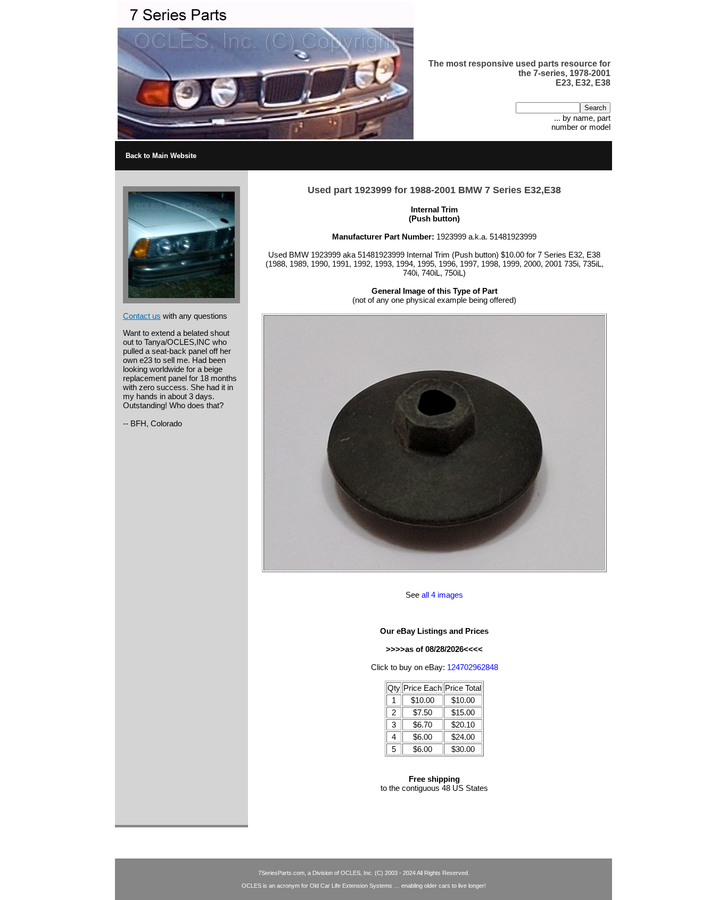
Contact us (142, 315)
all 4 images (442, 594)
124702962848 (472, 667)
